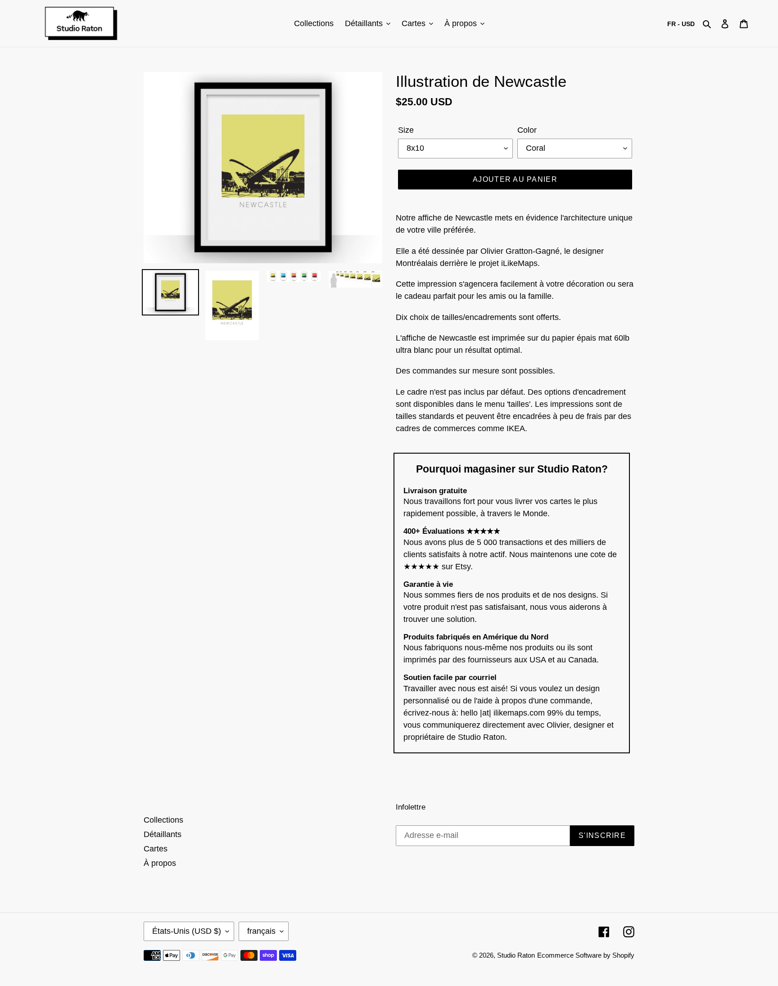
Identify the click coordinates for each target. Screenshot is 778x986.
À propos (160, 863)
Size (406, 130)
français (261, 931)
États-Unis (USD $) (186, 931)
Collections (163, 819)
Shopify (623, 955)
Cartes (155, 848)
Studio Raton (516, 955)
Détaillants (162, 834)
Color (527, 130)
